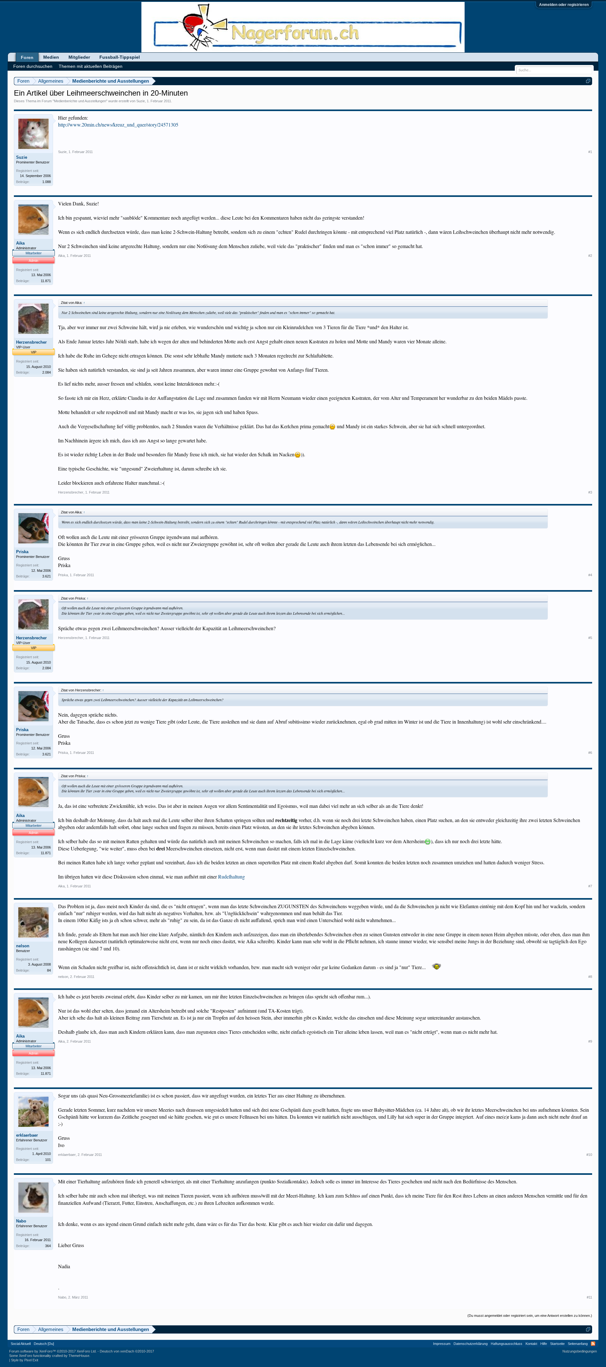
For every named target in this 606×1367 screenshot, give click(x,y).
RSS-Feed (593, 1343)
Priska (22, 551)
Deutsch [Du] (44, 1344)
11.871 (46, 281)
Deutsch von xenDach (127, 1351)
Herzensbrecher (31, 342)
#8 (590, 977)
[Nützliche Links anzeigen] (588, 81)
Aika (20, 243)
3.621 (46, 576)
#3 (590, 492)
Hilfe (543, 1344)
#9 (590, 1041)
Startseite (557, 1344)
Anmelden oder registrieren (564, 5)
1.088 (46, 182)
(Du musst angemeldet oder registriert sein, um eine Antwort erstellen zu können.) (529, 1315)
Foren (27, 57)
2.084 (46, 372)
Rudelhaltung (231, 876)
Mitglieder (79, 57)
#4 (590, 575)
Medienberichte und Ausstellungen (80, 101)
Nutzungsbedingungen (579, 1351)
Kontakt (531, 1344)
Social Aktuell (21, 1344)
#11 (589, 1297)
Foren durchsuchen (32, 66)
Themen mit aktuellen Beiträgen (90, 66)
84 (49, 970)
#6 (590, 753)
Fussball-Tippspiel (119, 57)
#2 (590, 255)
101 (48, 1160)
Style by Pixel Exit (24, 1360)
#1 (590, 152)
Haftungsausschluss (506, 1344)
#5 (590, 638)
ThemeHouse (78, 1356)
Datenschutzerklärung (471, 1344)
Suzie (140, 101)
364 (48, 1246)
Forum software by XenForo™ (53, 1351)
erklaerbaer (27, 1135)
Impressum (441, 1344)
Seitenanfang (578, 1344)
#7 (590, 886)
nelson (22, 946)
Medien (51, 57)
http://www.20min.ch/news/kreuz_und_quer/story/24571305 (118, 124)
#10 (589, 1155)
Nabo (21, 1221)
